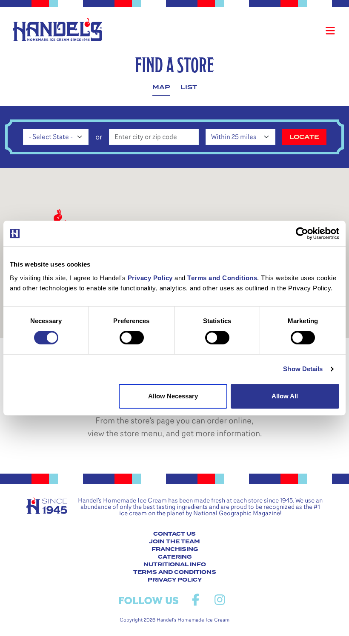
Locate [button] (304, 137)
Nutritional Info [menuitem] (174, 564)
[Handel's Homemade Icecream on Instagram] (219, 600)
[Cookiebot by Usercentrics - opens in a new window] (302, 233)
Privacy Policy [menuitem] (175, 580)
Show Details (303, 368)
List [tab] (188, 87)
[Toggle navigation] (330, 30)
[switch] (132, 337)
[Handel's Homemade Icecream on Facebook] (195, 600)
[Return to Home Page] (57, 29)
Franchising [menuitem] (175, 549)
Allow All (285, 396)
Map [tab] (161, 87)
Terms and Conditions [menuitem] (174, 572)
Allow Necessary (173, 396)
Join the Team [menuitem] (174, 541)
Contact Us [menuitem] (174, 534)
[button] (57, 216)
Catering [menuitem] (175, 557)
